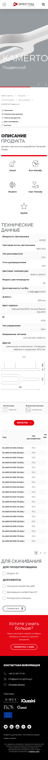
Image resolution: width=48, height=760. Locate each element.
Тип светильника (7, 100)
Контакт (7, 125)
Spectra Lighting (7, 96)
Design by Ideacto (10, 738)
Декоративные (24, 100)
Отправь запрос (16, 684)
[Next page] (45, 553)
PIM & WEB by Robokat (31, 735)
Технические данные (13, 114)
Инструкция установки (19, 598)
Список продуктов (12, 118)
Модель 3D (12, 573)
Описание (8, 110)
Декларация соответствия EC (22, 592)
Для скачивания (11, 122)
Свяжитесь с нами (24, 647)
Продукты (22, 96)
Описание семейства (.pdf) (21, 586)
